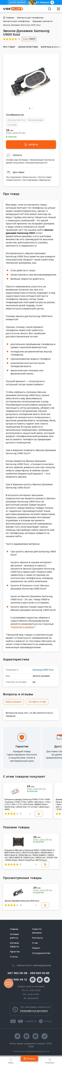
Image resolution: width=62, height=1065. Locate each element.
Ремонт (36, 948)
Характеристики (28, 47)
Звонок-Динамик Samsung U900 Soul (22, 901)
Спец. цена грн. (16, 133)
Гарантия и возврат (23, 627)
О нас (35, 943)
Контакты (37, 938)
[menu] (58, 9)
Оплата (17, 155)
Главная (10, 18)
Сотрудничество (41, 953)
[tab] (29, 108)
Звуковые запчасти (42, 21)
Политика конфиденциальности (31, 1051)
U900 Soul (48, 670)
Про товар (9, 47)
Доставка (18, 172)
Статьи (14, 957)
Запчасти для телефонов (30, 18)
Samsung (37, 670)
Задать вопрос (13, 702)
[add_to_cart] (39, 814)
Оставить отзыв (37, 702)
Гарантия (21, 746)
